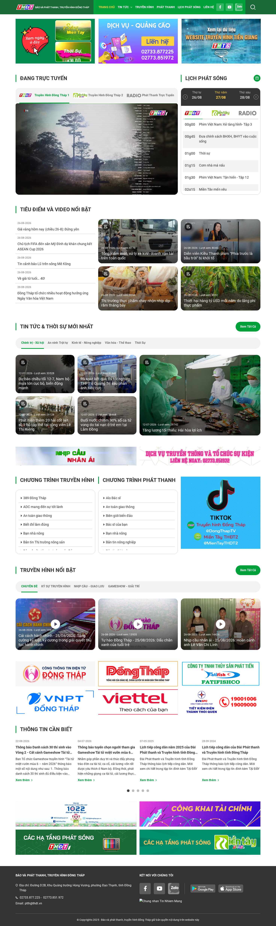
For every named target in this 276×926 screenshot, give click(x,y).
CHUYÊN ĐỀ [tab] (29, 586)
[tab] (44, 95)
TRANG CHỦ (107, 7)
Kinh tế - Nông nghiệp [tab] (86, 343)
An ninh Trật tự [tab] (58, 343)
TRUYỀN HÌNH (144, 7)
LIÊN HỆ (209, 7)
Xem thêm (23, 780)
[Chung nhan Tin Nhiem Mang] (200, 901)
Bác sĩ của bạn (116, 524)
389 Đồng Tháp (34, 498)
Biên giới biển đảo (119, 516)
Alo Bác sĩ (113, 498)
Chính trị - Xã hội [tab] (32, 343)
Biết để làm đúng (36, 524)
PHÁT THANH (166, 7)
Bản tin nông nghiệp (121, 542)
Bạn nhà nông (33, 533)
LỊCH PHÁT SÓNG (189, 7)
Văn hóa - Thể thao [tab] (118, 343)
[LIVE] (97, 149)
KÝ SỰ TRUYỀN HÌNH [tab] (55, 586)
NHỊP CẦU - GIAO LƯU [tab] (89, 586)
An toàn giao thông (37, 516)
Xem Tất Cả (248, 326)
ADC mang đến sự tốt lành (43, 507)
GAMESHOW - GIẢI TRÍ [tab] (124, 586)
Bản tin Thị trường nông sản (44, 542)
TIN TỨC (123, 7)
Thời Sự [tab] (140, 343)
